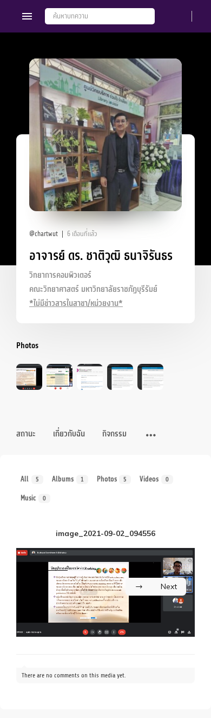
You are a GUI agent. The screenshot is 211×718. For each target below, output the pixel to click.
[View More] (151, 436)
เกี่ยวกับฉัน (69, 434)
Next (169, 586)
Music (33, 498)
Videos (154, 479)
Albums (68, 479)
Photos (112, 479)
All (30, 479)
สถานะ (26, 434)
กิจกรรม (114, 434)
